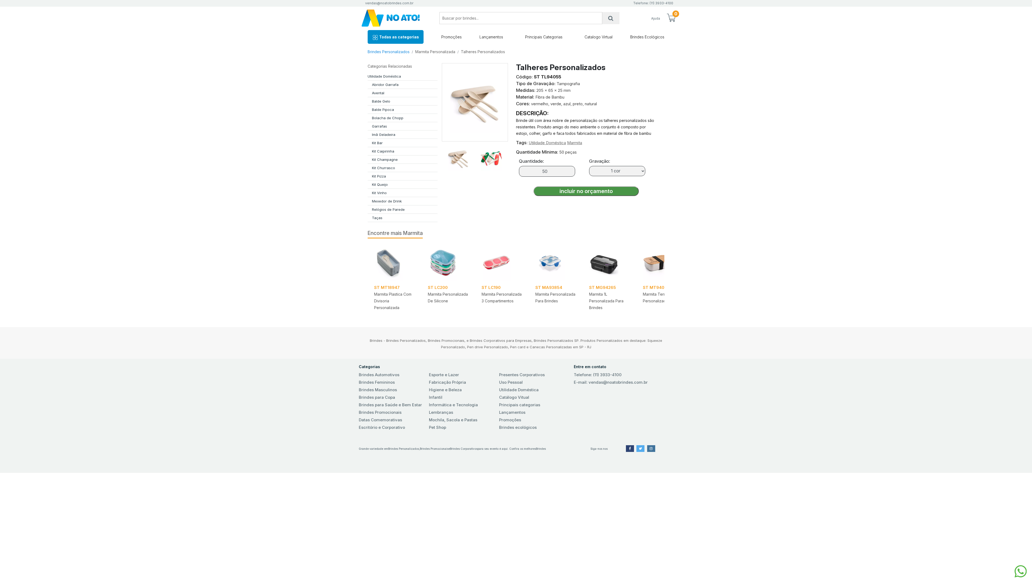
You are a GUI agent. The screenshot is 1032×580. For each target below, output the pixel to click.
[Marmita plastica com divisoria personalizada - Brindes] (394, 263)
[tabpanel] (394, 279)
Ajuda (655, 18)
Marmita (574, 142)
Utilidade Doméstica (384, 76)
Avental (378, 93)
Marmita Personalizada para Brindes (555, 297)
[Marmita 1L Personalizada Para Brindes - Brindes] (609, 263)
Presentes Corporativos (522, 374)
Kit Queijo (380, 184)
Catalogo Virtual (598, 37)
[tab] (458, 156)
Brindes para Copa (377, 397)
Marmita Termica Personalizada (657, 297)
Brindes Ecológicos (647, 37)
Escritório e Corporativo (382, 427)
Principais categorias (519, 404)
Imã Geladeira (383, 134)
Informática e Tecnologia (453, 404)
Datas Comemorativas (380, 419)
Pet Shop (437, 427)
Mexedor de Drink (387, 201)
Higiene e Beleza (445, 389)
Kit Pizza (379, 176)
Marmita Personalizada (435, 51)
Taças (377, 218)
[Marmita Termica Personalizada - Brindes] (663, 263)
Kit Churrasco (383, 168)
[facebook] (630, 448)
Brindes (541, 448)
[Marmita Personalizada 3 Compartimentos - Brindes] (502, 263)
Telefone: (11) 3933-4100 (598, 374)
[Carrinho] (671, 18)
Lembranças (441, 412)
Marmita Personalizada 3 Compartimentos (502, 297)
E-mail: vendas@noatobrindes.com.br (611, 382)
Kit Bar (377, 143)
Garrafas (379, 126)
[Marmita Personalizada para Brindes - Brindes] (555, 263)
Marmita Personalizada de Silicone (448, 297)
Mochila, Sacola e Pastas (453, 419)
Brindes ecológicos (518, 427)
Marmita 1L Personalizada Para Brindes (606, 301)
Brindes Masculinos (378, 389)
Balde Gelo (381, 101)
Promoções (451, 37)
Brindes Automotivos (379, 374)
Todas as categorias (398, 37)
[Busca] (610, 18)
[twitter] (640, 448)
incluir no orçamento (586, 191)
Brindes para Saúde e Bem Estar (390, 404)
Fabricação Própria (447, 382)
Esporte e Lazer (444, 374)
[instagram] (651, 448)
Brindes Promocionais (380, 412)
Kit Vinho (379, 193)
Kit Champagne (385, 159)
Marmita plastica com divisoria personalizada (392, 301)
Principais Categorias (543, 37)
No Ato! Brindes (395, 18)
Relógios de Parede (388, 209)
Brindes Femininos (377, 382)
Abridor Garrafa (385, 84)
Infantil (435, 397)
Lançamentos (491, 37)
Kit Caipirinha (383, 151)
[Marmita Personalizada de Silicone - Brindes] (448, 263)
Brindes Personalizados (389, 51)
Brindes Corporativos (464, 448)
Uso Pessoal (511, 382)
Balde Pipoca (383, 109)
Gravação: (599, 161)
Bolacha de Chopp (387, 118)
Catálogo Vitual (514, 397)
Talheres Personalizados (483, 51)
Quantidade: (531, 161)
